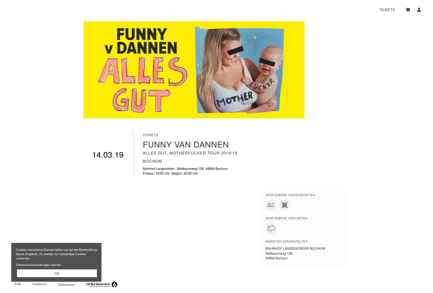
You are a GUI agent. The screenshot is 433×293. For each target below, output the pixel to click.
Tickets (387, 9)
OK (57, 273)
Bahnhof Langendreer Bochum (295, 248)
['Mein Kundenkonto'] (419, 9)
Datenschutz (66, 284)
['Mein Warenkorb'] (408, 9)
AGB (18, 284)
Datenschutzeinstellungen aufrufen (38, 265)
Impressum (39, 284)
